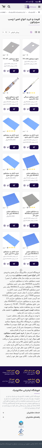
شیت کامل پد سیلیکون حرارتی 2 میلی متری (11, 174)
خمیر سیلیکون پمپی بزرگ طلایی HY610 (12, 98)
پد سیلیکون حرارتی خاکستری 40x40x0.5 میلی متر (32, 214)
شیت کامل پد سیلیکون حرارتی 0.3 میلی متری (31, 136)
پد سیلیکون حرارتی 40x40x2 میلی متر (12, 213)
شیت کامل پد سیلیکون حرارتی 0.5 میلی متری (11, 253)
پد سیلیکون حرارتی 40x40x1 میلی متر (32, 174)
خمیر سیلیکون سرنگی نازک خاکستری (31, 98)
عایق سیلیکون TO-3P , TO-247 (11, 60)
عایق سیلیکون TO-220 (31, 59)
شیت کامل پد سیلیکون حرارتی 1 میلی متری (11, 136)
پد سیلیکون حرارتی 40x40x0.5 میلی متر (32, 253)
